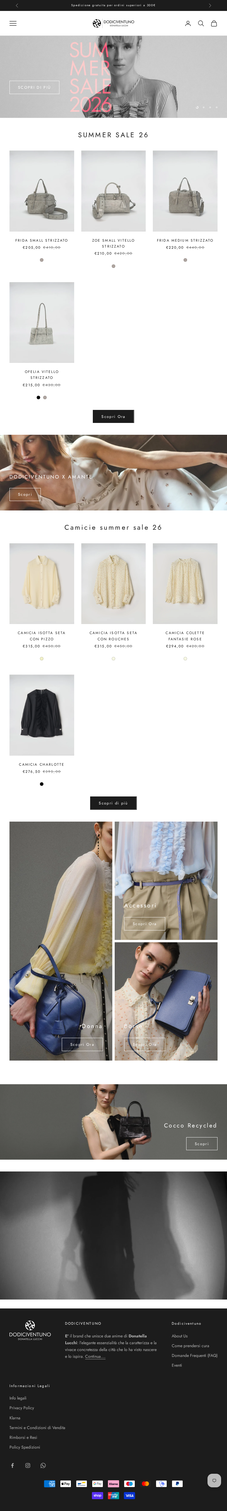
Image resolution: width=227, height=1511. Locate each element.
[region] (113, 76)
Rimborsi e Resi (23, 1437)
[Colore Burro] (41, 658)
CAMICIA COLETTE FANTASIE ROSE (185, 635)
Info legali (18, 1398)
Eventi (177, 1365)
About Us (180, 1336)
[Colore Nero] (38, 397)
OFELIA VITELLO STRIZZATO (42, 374)
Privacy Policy (21, 1408)
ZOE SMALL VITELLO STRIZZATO (113, 243)
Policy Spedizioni (24, 1447)
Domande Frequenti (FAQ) (195, 1355)
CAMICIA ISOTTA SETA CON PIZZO (42, 635)
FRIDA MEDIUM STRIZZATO (185, 240)
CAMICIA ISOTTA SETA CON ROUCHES (113, 635)
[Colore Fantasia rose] (113, 658)
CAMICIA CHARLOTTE (41, 764)
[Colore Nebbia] (41, 260)
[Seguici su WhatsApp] (43, 1465)
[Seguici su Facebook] (12, 1465)
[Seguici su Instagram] (28, 1465)
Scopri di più (113, 803)
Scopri (25, 494)
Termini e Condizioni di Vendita (37, 1428)
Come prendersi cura (190, 1346)
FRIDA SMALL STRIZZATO (41, 240)
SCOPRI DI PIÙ (34, 90)
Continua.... (95, 1356)
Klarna (14, 1418)
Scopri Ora (113, 416)
